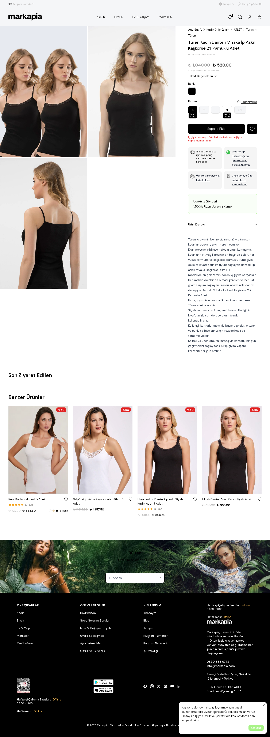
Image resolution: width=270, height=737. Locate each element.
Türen (192, 35)
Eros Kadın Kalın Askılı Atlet (26, 499)
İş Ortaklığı (150, 651)
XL (227, 111)
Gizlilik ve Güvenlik (92, 651)
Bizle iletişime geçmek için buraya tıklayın (241, 160)
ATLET (238, 29)
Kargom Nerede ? (155, 643)
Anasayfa (149, 613)
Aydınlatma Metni (92, 643)
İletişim (148, 628)
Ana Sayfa (195, 29)
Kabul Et (256, 727)
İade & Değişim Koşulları (96, 628)
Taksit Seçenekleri (200, 76)
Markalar (23, 636)
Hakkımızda (88, 613)
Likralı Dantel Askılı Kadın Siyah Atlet (226, 499)
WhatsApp (238, 151)
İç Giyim (224, 29)
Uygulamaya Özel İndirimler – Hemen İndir (242, 180)
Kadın (210, 29)
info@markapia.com (221, 666)
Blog (146, 620)
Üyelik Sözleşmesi (92, 636)
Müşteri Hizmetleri (155, 636)
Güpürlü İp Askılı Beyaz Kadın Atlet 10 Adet (98, 501)
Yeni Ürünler (25, 643)
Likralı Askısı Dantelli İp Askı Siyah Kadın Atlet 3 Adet (160, 501)
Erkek (20, 620)
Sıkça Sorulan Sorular (94, 620)
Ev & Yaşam (25, 628)
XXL (240, 110)
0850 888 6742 (218, 662)
